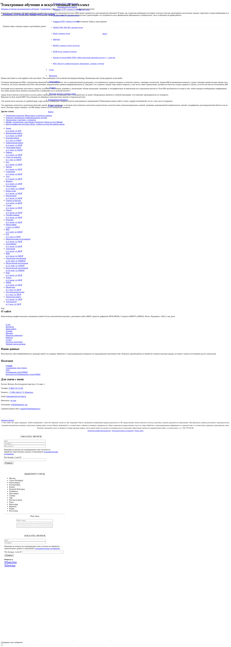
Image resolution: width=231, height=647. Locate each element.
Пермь (11, 509)
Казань (12, 487)
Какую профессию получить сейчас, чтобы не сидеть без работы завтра (35, 124)
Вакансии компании (14, 335)
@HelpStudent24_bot (19, 405)
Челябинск (13, 491)
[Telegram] (13, 418)
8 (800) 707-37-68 (16, 388)
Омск (11, 502)
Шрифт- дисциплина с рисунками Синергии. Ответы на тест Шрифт (34, 122)
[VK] (3, 418)
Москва (12, 478)
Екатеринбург (15, 485)
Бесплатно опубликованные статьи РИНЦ (23, 374)
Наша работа (11, 329)
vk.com (13, 400)
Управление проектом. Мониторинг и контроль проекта (29, 115)
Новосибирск (14, 483)
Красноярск (14, 493)
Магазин (9, 333)
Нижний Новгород (17, 489)
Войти (50, 112)
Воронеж (13, 506)
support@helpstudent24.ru (30, 409)
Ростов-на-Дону (15, 500)
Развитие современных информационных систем (26, 118)
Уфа (11, 498)
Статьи (9, 340)
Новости (9, 338)
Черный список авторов (16, 344)
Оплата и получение (14, 342)
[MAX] (6, 418)
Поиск (34, 525)
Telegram (52, 604)
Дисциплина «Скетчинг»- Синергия (21, 120)
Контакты (10, 327)
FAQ (8, 370)
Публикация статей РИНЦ (17, 372)
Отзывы (9, 331)
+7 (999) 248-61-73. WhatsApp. (21, 392)
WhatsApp (38, 604)
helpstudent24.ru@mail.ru (16, 396)
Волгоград (13, 511)
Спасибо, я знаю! (38, 620)
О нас (8, 325)
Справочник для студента (16, 368)
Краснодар (13, 504)
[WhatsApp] (10, 418)
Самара (12, 496)
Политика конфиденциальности (99, 431)
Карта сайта (139, 431)
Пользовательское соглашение (123, 431)
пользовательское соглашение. (47, 548)
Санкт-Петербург (16, 480)
